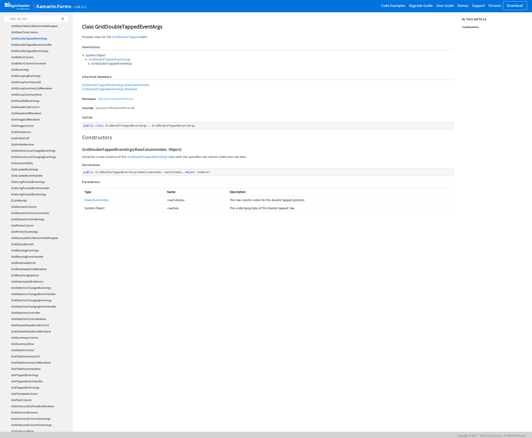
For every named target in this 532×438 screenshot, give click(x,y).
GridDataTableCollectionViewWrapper (34, 26)
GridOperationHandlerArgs (27, 219)
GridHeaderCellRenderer (26, 113)
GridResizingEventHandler (27, 256)
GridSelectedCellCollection (27, 281)
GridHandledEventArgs (25, 101)
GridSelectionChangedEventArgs (31, 288)
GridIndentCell (20, 138)
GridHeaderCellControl (25, 107)
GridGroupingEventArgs (26, 76)
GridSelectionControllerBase (28, 319)
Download (515, 5)
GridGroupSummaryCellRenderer (31, 88)
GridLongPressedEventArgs (28, 182)
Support (478, 5)
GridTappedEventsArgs (25, 387)
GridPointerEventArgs (24, 232)
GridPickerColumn (22, 225)
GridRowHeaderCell (23, 263)
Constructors (470, 27)
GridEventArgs (20, 69)
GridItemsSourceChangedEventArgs (33, 151)
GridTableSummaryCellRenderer (31, 362)
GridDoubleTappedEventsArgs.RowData (109, 89)
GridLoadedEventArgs (24, 169)
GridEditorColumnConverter (28, 63)
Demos (463, 5)
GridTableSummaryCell (25, 356)
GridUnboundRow (22, 431)
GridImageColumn (22, 126)
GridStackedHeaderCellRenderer (31, 331)
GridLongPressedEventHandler (30, 188)
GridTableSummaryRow (26, 369)
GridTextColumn (21, 400)
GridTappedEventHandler (27, 381)
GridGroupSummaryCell (26, 82)
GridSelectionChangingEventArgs (31, 300)
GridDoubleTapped (125, 37)
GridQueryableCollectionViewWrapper (34, 238)
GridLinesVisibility (22, 163)
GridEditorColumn (22, 57)
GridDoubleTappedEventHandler (31, 45)
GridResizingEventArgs (25, 250)
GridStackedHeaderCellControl (30, 325)
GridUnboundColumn (24, 412)
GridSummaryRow (22, 344)
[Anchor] (80, 137)
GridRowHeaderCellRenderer (29, 269)
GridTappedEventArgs (24, 375)
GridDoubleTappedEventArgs (29, 38)
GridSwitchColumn (22, 350)
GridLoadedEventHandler (27, 175)
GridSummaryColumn (24, 338)
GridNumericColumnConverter (30, 213)
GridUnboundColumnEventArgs (30, 419)
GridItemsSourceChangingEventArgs (33, 157)
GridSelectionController (25, 313)
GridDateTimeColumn (24, 32)
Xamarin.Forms (53, 6)
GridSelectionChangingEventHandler (33, 306)
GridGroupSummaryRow (26, 94)
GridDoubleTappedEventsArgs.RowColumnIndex (115, 85)
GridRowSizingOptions (25, 275)
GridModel (20, 200)
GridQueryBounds (22, 244)
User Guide (445, 5)
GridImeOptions (21, 132)
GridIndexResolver (22, 144)
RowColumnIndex (97, 200)
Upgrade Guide (421, 5)
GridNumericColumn (24, 207)
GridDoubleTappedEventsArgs (29, 51)
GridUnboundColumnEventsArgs (31, 425)
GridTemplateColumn (24, 394)
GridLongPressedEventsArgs (28, 194)
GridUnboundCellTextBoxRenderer (32, 406)
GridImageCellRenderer (25, 119)
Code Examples (393, 5)
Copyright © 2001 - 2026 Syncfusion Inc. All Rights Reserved (491, 435)
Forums (495, 5)
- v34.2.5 (79, 6)
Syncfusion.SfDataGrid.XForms (116, 99)
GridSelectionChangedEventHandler (33, 294)
